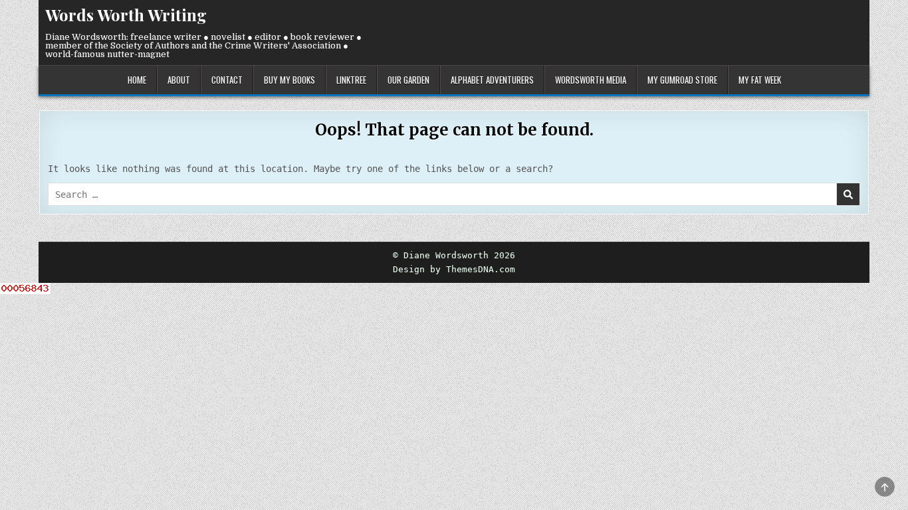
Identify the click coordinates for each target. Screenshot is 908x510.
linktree (351, 79)
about (179, 79)
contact (227, 79)
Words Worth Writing (126, 14)
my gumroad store (682, 79)
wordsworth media (590, 79)
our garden (408, 79)
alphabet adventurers (492, 79)
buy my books (289, 79)
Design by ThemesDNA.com (454, 269)
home (137, 79)
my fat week (759, 79)
